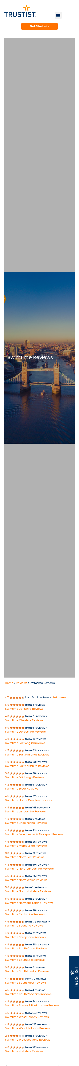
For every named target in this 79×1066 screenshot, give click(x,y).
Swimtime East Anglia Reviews (25, 743)
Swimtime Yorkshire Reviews (24, 1051)
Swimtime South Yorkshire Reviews (28, 994)
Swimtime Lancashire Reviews (25, 811)
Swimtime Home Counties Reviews (28, 800)
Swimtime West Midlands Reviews (28, 1028)
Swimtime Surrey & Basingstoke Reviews (32, 1005)
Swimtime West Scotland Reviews (27, 1039)
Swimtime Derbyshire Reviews (25, 731)
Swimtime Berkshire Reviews (24, 709)
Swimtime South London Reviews (27, 971)
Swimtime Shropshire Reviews (25, 937)
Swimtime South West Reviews (25, 982)
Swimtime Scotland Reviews (24, 925)
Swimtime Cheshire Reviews (24, 720)
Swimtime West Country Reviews (27, 1017)
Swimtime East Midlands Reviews (27, 754)
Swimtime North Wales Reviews (26, 880)
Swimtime (59, 697)
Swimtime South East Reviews (25, 960)
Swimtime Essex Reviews (21, 788)
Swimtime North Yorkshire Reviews (28, 891)
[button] (58, 15)
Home (9, 683)
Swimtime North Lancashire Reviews (29, 868)
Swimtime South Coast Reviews (26, 948)
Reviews (21, 683)
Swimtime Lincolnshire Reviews (26, 823)
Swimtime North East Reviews (24, 857)
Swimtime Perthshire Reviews (25, 914)
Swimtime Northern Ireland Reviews (29, 903)
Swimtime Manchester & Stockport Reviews (34, 834)
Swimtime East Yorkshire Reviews (27, 766)
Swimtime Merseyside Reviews (26, 846)
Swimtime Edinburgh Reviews (24, 777)
